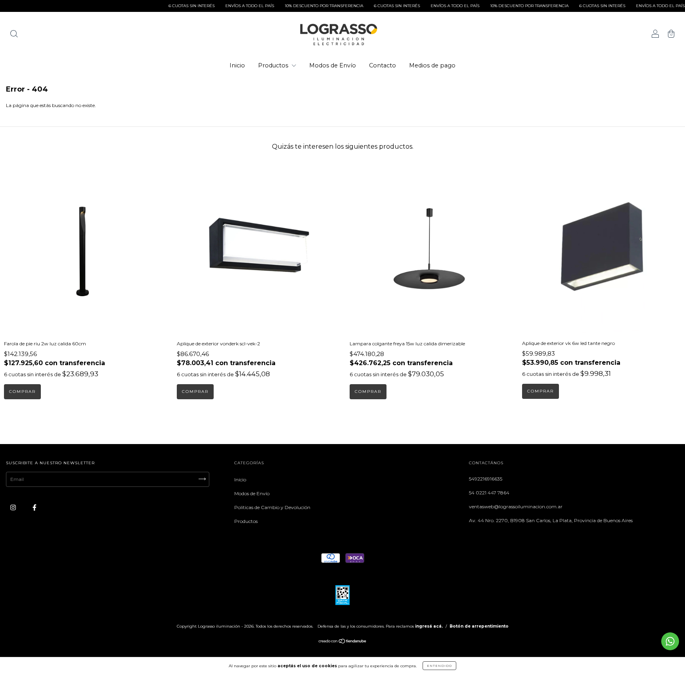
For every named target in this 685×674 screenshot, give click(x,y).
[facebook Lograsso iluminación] (34, 507)
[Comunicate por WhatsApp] (670, 641)
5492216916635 (485, 479)
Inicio (237, 65)
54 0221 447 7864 (489, 493)
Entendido (439, 666)
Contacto (382, 65)
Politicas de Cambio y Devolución (272, 507)
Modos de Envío (332, 65)
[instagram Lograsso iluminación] (13, 507)
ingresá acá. (429, 626)
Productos (274, 65)
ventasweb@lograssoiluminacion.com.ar (516, 506)
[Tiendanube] (342, 642)
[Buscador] (14, 35)
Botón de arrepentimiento (479, 626)
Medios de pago (432, 65)
